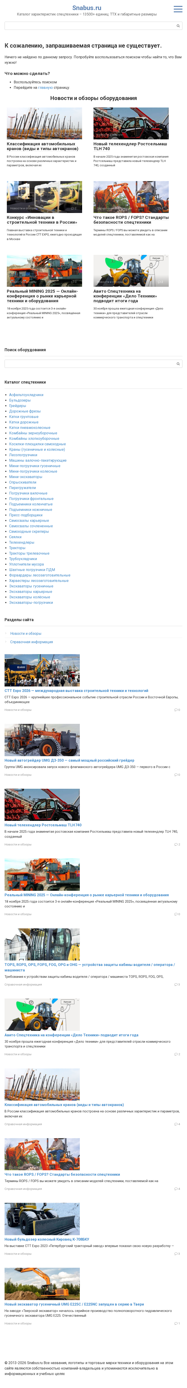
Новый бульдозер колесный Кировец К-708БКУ (47, 1239)
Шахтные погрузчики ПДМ (32, 570)
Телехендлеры (21, 542)
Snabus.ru (86, 8)
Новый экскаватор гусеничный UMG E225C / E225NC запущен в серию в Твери (74, 1304)
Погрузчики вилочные (28, 493)
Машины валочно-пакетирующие (38, 460)
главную (45, 87)
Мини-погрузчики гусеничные (34, 466)
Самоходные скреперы (29, 531)
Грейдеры (17, 406)
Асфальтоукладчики (26, 395)
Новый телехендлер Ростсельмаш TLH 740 (130, 146)
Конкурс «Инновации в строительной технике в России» (42, 220)
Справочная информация (31, 642)
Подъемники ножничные (30, 509)
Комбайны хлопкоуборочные (34, 438)
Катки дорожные (24, 422)
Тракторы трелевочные (29, 553)
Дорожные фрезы (25, 411)
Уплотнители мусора (26, 564)
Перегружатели (22, 488)
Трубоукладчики (23, 559)
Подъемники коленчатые (31, 504)
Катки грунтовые (24, 417)
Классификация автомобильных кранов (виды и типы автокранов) (42, 146)
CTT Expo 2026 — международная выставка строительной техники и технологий (76, 691)
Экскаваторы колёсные (29, 597)
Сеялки (15, 537)
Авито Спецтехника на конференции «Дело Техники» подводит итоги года (125, 296)
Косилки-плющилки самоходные (37, 444)
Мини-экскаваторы (25, 477)
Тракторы (17, 548)
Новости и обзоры (26, 633)
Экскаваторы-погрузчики (31, 602)
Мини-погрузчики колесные (33, 471)
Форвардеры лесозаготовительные (39, 575)
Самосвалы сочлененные (31, 526)
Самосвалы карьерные (29, 520)
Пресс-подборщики (25, 515)
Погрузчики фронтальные (31, 499)
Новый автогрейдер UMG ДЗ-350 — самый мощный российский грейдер (69, 760)
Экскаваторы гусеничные (31, 586)
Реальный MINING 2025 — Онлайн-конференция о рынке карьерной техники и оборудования (42, 296)
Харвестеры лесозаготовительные (39, 581)
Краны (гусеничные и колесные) (37, 449)
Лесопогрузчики (23, 455)
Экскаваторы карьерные (30, 591)
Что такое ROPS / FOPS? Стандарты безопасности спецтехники (131, 220)
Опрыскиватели (22, 482)
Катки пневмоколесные (29, 427)
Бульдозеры (20, 400)
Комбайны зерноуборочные (33, 433)
